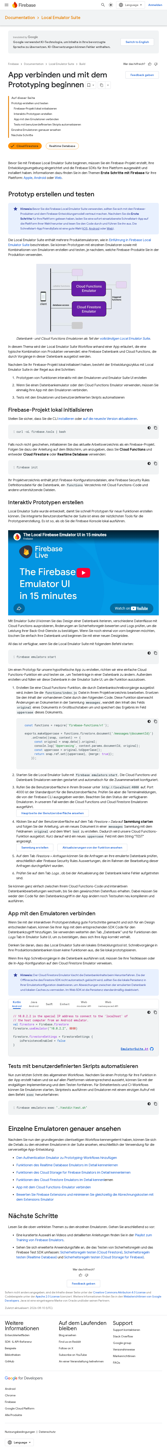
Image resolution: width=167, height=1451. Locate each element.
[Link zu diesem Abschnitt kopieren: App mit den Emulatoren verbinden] (100, 914)
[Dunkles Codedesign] (149, 428)
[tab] (16, 1004)
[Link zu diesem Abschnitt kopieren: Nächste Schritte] (62, 1216)
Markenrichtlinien (124, 1356)
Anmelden (155, 5)
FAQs (116, 1362)
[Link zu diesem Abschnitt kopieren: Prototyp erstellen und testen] (98, 194)
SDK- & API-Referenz (18, 1342)
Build (82, 64)
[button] (16, 1004)
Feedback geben (142, 75)
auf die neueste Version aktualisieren (110, 419)
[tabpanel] (83, 1032)
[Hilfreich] (150, 64)
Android (40, 178)
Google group (122, 1343)
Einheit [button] (64, 1004)
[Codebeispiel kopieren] (155, 428)
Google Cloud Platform (19, 1408)
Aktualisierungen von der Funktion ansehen (92, 847)
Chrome (10, 1395)
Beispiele (10, 1348)
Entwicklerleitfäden (17, 1335)
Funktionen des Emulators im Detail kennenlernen (67, 1165)
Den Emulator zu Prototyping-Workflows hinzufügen (66, 1158)
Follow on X (66, 1348)
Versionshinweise (124, 1349)
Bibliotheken (13, 1355)
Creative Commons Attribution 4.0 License (119, 1292)
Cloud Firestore (27, 146)
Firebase (13, 64)
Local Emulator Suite (60, 17)
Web (58, 178)
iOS (85, 228)
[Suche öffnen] (103, 4)
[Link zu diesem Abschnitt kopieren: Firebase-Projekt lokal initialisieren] (97, 410)
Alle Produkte (13, 1415)
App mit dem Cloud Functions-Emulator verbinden (53, 1187)
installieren (66, 419)
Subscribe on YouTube (73, 1355)
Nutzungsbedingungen (20, 1431)
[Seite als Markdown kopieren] (101, 85)
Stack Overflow (123, 1336)
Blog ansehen (67, 1335)
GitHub (9, 1361)
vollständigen (125, 339)
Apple (28, 178)
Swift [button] (49, 1004)
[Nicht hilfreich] (156, 64)
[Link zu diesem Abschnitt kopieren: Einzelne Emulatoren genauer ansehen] (125, 1129)
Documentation (20, 17)
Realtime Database (62, 146)
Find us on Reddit (70, 1342)
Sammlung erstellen (34, 847)
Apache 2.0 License (48, 1296)
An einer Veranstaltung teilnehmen (81, 1361)
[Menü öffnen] (6, 5)
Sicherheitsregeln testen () (91, 1252)
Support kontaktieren (126, 1330)
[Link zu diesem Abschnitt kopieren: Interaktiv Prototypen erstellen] (88, 502)
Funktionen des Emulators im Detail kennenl (60, 1180)
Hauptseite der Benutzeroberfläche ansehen (52, 813)
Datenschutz (47, 1431)
